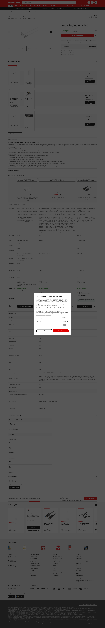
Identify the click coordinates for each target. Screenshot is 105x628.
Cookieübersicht (48, 315)
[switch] (64, 321)
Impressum (43, 315)
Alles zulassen (60, 330)
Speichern (44, 330)
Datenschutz (38, 315)
